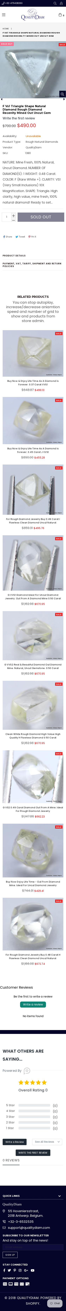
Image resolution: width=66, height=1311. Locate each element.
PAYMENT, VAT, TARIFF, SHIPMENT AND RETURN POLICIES (32, 265)
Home (6, 28)
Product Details (14, 255)
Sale (62, 44)
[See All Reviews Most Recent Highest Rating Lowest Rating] (47, 1142)
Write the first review (32, 1153)
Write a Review (14, 1142)
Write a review (33, 1004)
